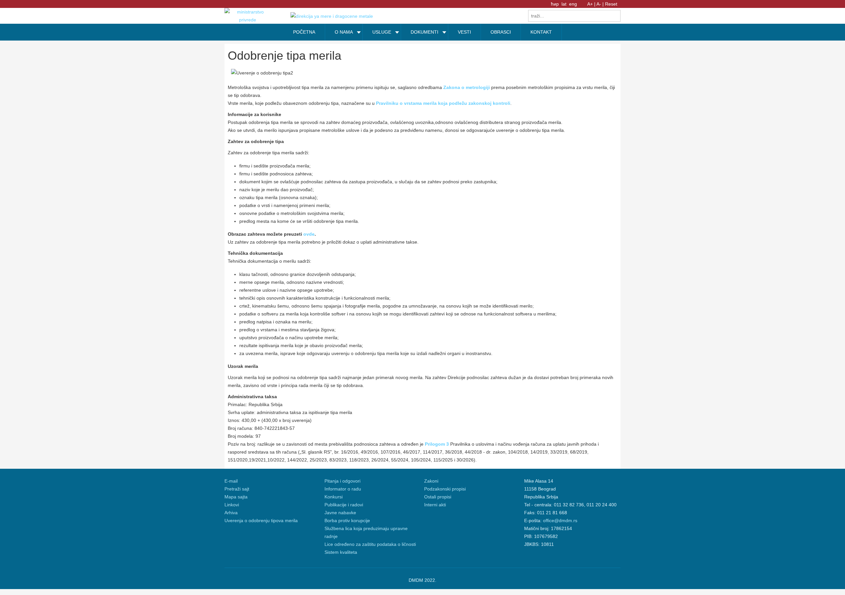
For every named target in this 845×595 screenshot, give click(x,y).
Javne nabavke (340, 512)
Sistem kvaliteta (340, 552)
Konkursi (333, 496)
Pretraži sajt (236, 488)
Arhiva (231, 512)
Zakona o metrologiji (466, 87)
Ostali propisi (437, 496)
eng (573, 4)
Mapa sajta (236, 496)
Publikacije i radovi (343, 504)
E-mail (231, 481)
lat (564, 4)
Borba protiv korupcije (347, 520)
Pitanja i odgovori (342, 481)
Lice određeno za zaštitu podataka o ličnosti (370, 544)
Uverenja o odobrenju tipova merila (261, 520)
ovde (309, 234)
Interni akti (435, 504)
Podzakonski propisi (445, 488)
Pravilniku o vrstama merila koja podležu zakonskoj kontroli (443, 103)
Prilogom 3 (437, 444)
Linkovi (231, 504)
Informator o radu (342, 488)
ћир (555, 4)
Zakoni (431, 481)
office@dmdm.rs (560, 520)
